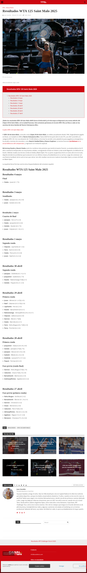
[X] (17, 513)
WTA (4, 7)
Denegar (61, 566)
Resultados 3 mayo (16, 101)
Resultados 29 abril (16, 108)
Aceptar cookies (39, 566)
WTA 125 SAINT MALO (23, 428)
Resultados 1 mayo (16, 103)
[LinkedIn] (22, 513)
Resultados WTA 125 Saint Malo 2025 (20, 96)
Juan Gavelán (7, 15)
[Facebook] (24, 513)
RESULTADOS (11, 428)
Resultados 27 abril (16, 113)
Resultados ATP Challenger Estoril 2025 (43, 541)
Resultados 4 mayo (16, 98)
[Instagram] (19, 513)
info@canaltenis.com (37, 554)
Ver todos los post (78, 485)
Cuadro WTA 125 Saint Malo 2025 (13, 130)
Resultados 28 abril (16, 111)
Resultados (10, 7)
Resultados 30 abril (16, 106)
